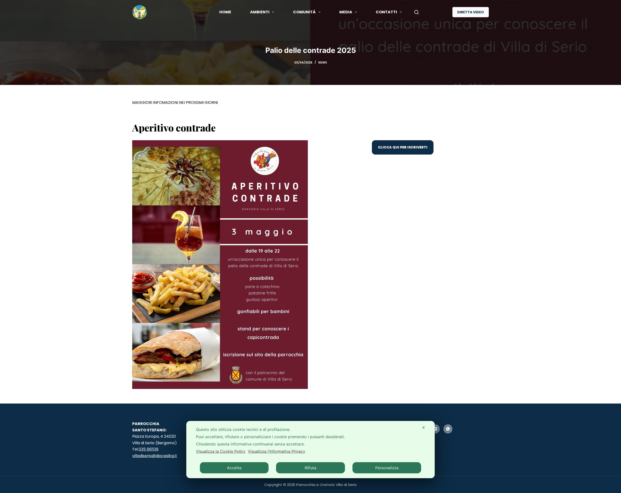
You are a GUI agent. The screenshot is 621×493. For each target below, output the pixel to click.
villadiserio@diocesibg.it (154, 456)
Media (345, 12)
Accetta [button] (234, 467)
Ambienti (260, 12)
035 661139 (148, 449)
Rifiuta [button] (310, 467)
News (322, 62)
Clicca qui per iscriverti (402, 147)
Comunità (304, 12)
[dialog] (310, 449)
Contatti (386, 12)
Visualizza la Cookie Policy (220, 451)
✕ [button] (423, 427)
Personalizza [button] (387, 467)
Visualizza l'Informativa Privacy (276, 451)
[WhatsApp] (448, 429)
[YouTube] (435, 429)
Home (225, 12)
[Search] (416, 12)
